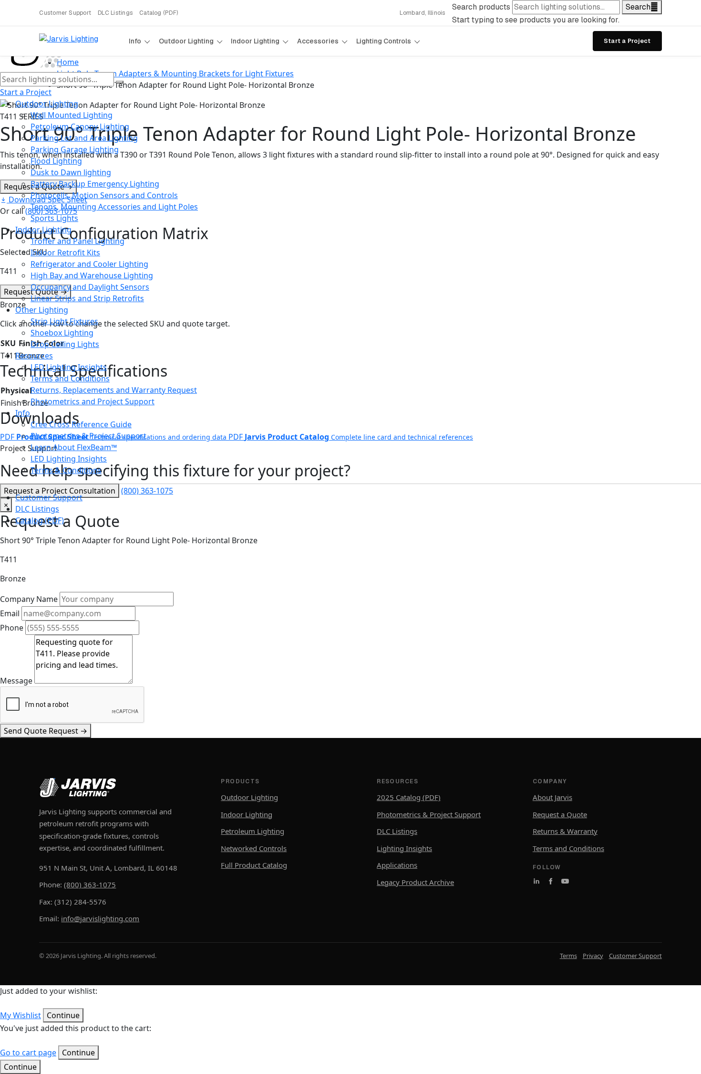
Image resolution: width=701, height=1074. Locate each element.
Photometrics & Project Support (429, 814)
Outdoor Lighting (186, 41)
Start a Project (627, 41)
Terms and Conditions (568, 848)
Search (638, 7)
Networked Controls (254, 848)
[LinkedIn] (536, 881)
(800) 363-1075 (90, 884)
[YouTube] (565, 881)
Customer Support (65, 13)
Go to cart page (28, 1052)
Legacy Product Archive (415, 882)
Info (135, 41)
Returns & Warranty (565, 831)
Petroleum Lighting (252, 831)
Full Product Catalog (254, 865)
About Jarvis (552, 797)
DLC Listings (115, 13)
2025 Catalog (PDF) (409, 797)
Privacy (593, 955)
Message (16, 680)
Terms (568, 955)
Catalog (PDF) (158, 13)
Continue (20, 1067)
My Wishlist (20, 1015)
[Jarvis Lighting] (79, 41)
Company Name (29, 599)
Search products (481, 7)
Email (10, 613)
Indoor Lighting (255, 41)
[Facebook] (551, 881)
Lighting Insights (404, 848)
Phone (11, 627)
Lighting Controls (383, 41)
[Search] (120, 82)
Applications (397, 865)
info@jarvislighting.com (100, 918)
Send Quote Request (45, 731)
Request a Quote (560, 814)
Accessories (318, 41)
